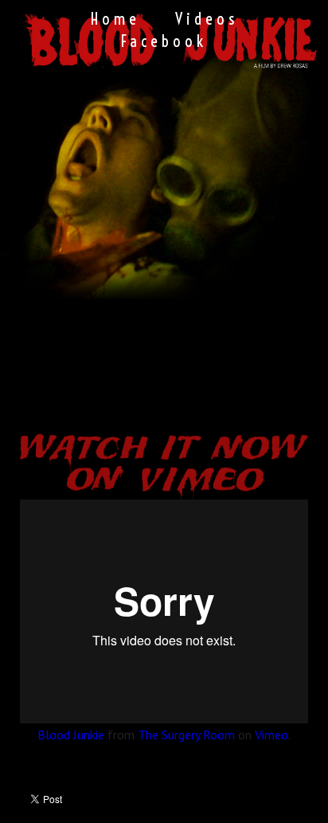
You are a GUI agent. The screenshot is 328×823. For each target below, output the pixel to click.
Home (115, 19)
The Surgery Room (186, 735)
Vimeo (271, 735)
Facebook (164, 41)
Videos (206, 19)
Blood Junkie (70, 735)
